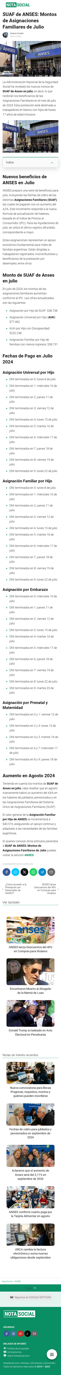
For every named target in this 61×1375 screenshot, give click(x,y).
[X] (24, 872)
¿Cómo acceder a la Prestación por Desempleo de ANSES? (15, 889)
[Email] (51, 872)
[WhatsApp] (33, 872)
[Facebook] (6, 872)
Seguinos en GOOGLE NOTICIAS (32, 1297)
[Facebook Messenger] (15, 872)
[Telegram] (42, 872)
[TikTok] (27, 1333)
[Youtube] (20, 1333)
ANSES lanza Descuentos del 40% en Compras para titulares (45, 889)
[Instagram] (13, 1333)
